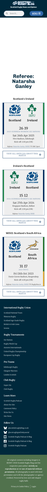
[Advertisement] (23, 42)
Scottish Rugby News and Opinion (23, 7)
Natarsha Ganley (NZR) (21, 146)
